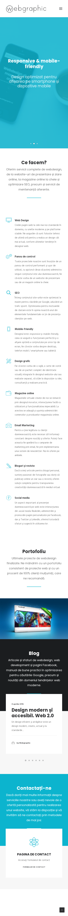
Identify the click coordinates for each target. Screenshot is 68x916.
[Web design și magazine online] (26, 8)
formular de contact (34, 867)
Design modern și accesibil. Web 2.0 (33, 713)
